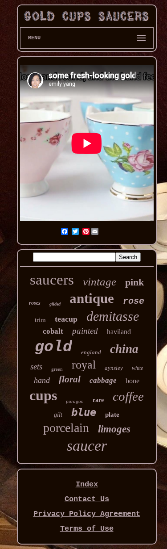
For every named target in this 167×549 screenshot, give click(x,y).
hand (42, 380)
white (137, 368)
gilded (55, 304)
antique (91, 298)
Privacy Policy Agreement (86, 514)
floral (70, 379)
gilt (58, 414)
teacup (66, 318)
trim (40, 319)
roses (35, 303)
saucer (87, 445)
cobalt (53, 331)
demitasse (112, 316)
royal (84, 364)
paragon (75, 401)
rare (98, 400)
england (91, 352)
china (124, 349)
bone (132, 381)
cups (43, 395)
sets (36, 366)
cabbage (103, 380)
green (57, 369)
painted (85, 330)
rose (133, 301)
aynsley (114, 368)
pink (134, 282)
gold (53, 347)
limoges (114, 429)
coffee (128, 396)
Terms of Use (87, 528)
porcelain (66, 428)
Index (87, 484)
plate (112, 414)
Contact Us (87, 499)
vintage (99, 282)
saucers (52, 280)
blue (83, 412)
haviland (119, 331)
